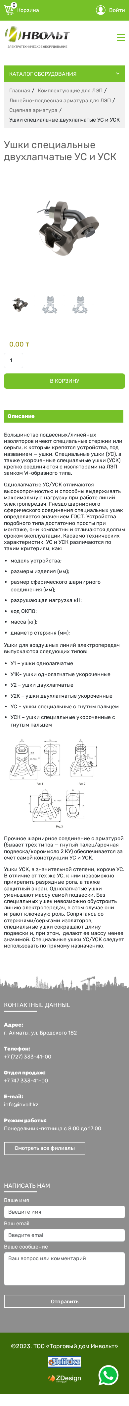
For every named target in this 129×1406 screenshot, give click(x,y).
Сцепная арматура (33, 110)
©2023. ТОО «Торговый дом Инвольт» (64, 1346)
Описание (21, 416)
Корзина (26, 9)
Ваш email (16, 1223)
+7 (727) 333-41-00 (27, 1056)
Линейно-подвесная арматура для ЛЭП (60, 100)
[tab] (62, 416)
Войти (117, 10)
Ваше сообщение (26, 1247)
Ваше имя (16, 1200)
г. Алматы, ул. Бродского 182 (40, 1033)
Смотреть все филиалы (45, 1148)
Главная (19, 90)
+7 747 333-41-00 (26, 1080)
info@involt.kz (21, 1104)
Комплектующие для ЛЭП (70, 90)
